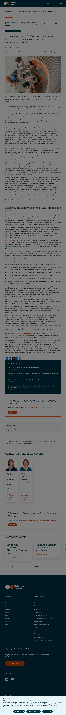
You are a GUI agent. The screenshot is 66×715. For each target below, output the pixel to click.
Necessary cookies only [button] (33, 711)
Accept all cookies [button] (19, 711)
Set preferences (47, 711)
